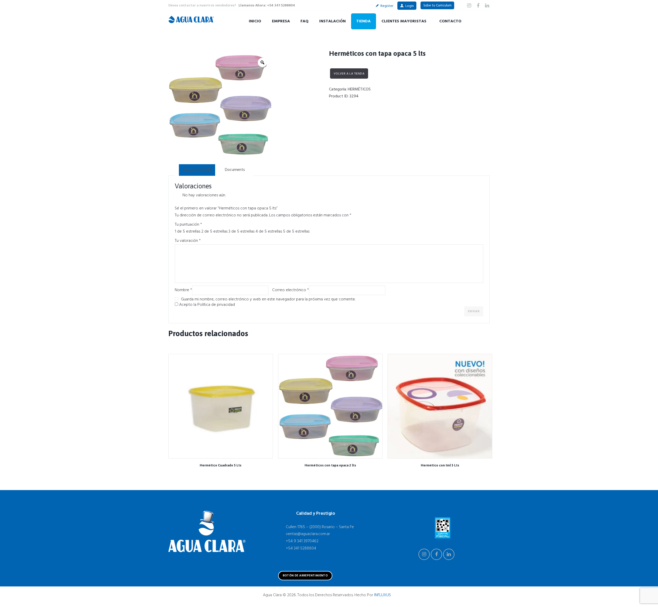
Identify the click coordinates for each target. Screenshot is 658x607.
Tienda (363, 21)
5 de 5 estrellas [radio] (296, 231)
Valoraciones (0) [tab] (197, 170)
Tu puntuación (188, 224)
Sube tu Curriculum (437, 5)
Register (386, 6)
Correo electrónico (290, 290)
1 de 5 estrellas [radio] (187, 231)
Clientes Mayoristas (403, 21)
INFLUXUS (382, 595)
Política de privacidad (216, 304)
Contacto (450, 21)
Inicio (255, 21)
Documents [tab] (235, 170)
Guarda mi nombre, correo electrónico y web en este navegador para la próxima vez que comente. (268, 299)
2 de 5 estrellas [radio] (214, 231)
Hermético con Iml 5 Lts (440, 465)
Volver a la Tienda (349, 73)
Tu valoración (188, 240)
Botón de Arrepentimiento (305, 575)
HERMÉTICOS (359, 89)
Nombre (183, 290)
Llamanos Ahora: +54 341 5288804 (267, 5)
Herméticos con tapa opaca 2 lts (330, 465)
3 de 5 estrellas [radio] (241, 231)
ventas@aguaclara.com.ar (308, 534)
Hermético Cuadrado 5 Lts (220, 465)
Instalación (332, 21)
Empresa (281, 21)
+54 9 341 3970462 (302, 541)
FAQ (304, 21)
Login (409, 6)
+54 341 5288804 (301, 548)
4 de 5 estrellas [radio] (268, 231)
